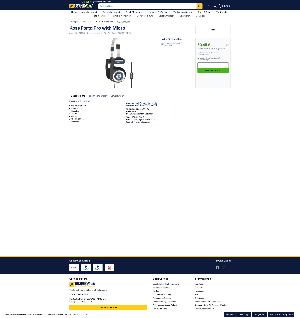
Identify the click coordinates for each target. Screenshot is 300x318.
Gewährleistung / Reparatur (164, 301)
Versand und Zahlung (162, 294)
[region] (112, 63)
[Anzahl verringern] (200, 65)
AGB (197, 294)
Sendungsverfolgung (162, 298)
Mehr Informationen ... (81, 314)
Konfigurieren (259, 314)
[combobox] (147, 6)
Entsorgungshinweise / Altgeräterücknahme (204, 310)
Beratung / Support (161, 287)
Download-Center (160, 309)
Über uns (198, 287)
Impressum (199, 291)
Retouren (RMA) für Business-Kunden (211, 305)
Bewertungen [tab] (117, 96)
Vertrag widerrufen (108, 307)
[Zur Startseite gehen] (81, 6)
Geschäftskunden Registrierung (166, 284)
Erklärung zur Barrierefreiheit (165, 305)
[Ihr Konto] (215, 6)
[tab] (78, 96)
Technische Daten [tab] (98, 96)
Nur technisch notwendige (237, 314)
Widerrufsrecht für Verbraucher (208, 301)
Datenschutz (200, 298)
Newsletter (199, 284)
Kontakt (156, 291)
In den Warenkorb (213, 70)
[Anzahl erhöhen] (226, 65)
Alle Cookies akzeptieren (281, 314)
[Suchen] (199, 6)
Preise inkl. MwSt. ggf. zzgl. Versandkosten (207, 53)
